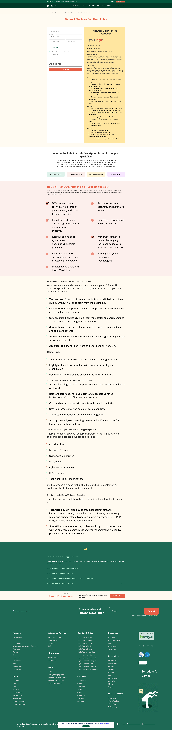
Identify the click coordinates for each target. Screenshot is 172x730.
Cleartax (111, 684)
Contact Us (81, 695)
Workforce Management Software (25, 646)
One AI (15, 684)
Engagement (17, 667)
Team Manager (53, 640)
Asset (15, 664)
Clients (80, 692)
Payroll (15, 652)
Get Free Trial (120, 1)
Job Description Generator (69, 12)
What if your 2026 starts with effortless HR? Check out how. (70, 1)
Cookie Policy (102, 723)
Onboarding (112, 707)
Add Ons (16, 689)
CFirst (110, 675)
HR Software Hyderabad (86, 652)
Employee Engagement (56, 675)
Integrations (17, 692)
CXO (49, 646)
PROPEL (16, 681)
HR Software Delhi (84, 646)
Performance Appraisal (56, 680)
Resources (113, 633)
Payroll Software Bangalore (87, 661)
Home (48, 12)
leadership (81, 701)
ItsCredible (112, 660)
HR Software (76, 5)
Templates (112, 649)
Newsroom (81, 687)
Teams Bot (112, 698)
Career (79, 684)
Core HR (16, 640)
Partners (80, 698)
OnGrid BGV (112, 663)
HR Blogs (111, 637)
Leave (15, 687)
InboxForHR (53, 658)
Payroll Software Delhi (85, 664)
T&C (31, 726)
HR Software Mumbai (85, 640)
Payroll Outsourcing (20, 704)
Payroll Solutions (19, 701)
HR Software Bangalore (85, 643)
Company (81, 676)
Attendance (17, 649)
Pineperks (111, 666)
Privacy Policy (108, 723)
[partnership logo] (133, 725)
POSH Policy (21, 726)
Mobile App (52, 660)
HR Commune (114, 640)
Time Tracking (18, 698)
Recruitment (17, 643)
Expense (16, 655)
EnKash (111, 672)
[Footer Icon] (139, 646)
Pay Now (142, 662)
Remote (54, 54)
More (15, 676)
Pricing (85, 5)
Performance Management (57, 677)
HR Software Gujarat (84, 637)
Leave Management (55, 683)
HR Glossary (112, 646)
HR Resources (111, 5)
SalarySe (111, 681)
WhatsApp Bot (113, 701)
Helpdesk (16, 658)
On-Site (65, 51)
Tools (119, 5)
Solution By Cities (85, 633)
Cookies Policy (119, 724)
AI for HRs (92, 5)
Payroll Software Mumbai (86, 658)
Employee (51, 643)
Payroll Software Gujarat (86, 655)
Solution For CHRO (54, 637)
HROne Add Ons (115, 694)
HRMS (50, 672)
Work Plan (112, 704)
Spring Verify (113, 678)
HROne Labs (53, 653)
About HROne (82, 681)
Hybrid (54, 51)
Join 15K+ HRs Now (117, 595)
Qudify (110, 687)
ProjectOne (17, 669)
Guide (50, 667)
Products (17, 633)
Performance (17, 661)
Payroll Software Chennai (86, 667)
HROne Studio (101, 5)
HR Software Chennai (85, 649)
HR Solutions (18, 695)
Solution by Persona (57, 633)
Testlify (111, 669)
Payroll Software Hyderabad (87, 669)
